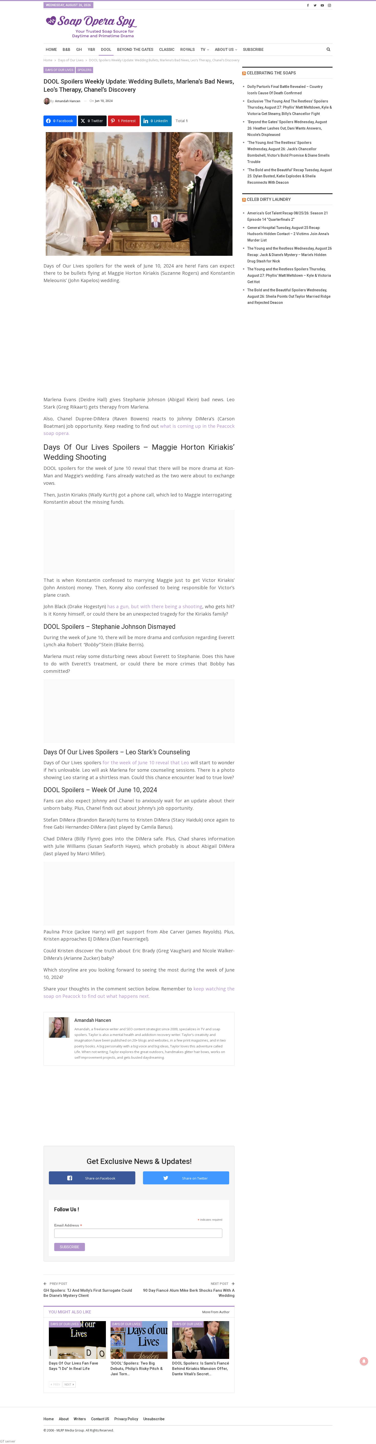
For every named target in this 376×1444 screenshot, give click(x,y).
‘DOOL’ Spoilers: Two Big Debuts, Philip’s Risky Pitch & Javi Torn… (136, 1368)
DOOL (106, 49)
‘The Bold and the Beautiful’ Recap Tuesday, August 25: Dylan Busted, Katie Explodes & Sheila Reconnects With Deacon (289, 176)
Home (48, 1419)
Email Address (68, 1225)
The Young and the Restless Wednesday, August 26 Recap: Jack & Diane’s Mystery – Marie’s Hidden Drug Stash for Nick (289, 254)
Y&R (91, 49)
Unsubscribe (153, 1419)
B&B (66, 49)
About (64, 1419)
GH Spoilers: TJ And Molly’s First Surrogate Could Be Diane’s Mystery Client (87, 1293)
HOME (51, 49)
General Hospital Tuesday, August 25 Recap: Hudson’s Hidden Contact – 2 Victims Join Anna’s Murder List (288, 234)
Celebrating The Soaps (271, 73)
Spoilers (84, 70)
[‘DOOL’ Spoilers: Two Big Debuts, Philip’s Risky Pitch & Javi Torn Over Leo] (139, 1340)
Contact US (100, 1419)
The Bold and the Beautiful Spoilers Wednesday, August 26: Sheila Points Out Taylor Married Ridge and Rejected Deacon (288, 296)
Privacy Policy (126, 1419)
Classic (166, 49)
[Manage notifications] (364, 1361)
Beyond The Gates (135, 49)
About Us (224, 49)
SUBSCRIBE (253, 49)
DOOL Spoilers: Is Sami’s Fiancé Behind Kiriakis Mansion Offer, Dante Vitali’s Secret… (200, 1368)
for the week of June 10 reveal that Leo (145, 762)
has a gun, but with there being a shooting (154, 606)
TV (203, 49)
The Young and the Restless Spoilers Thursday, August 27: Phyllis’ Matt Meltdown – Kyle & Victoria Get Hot (289, 275)
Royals (187, 49)
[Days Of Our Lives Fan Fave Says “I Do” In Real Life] (77, 1340)
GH (79, 49)
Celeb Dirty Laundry (269, 199)
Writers (80, 1419)
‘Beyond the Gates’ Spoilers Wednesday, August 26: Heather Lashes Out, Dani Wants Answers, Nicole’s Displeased (287, 128)
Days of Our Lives (59, 70)
